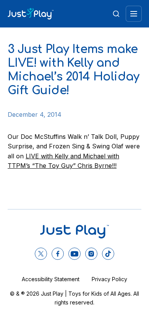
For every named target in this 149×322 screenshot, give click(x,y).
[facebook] (58, 254)
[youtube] (74, 254)
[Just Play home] (30, 13)
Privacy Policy (109, 279)
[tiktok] (108, 254)
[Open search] (116, 14)
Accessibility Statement (50, 279)
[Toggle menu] (133, 13)
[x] (41, 254)
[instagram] (91, 254)
